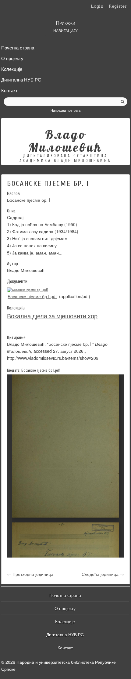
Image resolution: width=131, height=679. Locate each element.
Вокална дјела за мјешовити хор (52, 315)
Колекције (11, 68)
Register (118, 6)
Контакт (9, 89)
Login (97, 6)
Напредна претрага (65, 110)
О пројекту (12, 57)
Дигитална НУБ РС (21, 79)
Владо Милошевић (65, 141)
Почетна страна (17, 47)
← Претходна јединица (30, 574)
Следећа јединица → (103, 574)
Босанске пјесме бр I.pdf (32, 296)
